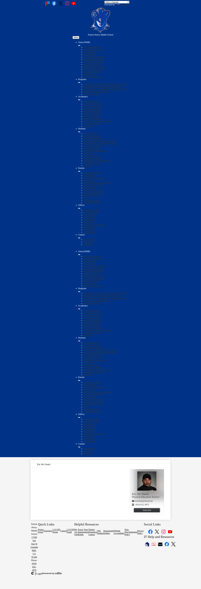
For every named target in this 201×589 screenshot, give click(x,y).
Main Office (89, 222)
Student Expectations (93, 158)
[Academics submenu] (79, 99)
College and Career (92, 106)
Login (36, 573)
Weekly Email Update (93, 77)
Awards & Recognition (94, 50)
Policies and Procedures (94, 69)
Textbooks (88, 126)
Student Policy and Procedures (97, 161)
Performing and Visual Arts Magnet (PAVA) (103, 87)
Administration (90, 232)
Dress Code (89, 153)
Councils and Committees (95, 57)
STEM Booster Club (92, 202)
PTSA (86, 198)
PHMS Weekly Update (94, 190)
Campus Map (89, 54)
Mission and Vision (92, 64)
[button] (79, 254)
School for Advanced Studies (96, 91)
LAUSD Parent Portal (93, 185)
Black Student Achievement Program (100, 143)
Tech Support (89, 230)
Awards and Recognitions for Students (100, 141)
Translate (125, 4)
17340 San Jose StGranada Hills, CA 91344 (34, 547)
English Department (92, 111)
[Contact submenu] (79, 237)
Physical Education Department (97, 121)
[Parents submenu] (79, 171)
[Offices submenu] (79, 208)
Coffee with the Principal (94, 178)
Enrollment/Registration (94, 59)
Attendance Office (91, 210)
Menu (76, 37)
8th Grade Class (90, 133)
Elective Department (92, 109)
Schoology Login (91, 156)
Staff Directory (90, 239)
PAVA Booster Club (92, 195)
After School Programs (93, 138)
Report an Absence (92, 200)
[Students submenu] (79, 131)
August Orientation (92, 47)
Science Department (92, 124)
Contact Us (88, 242)
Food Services (90, 215)
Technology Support (92, 163)
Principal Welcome (92, 72)
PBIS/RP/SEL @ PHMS (94, 67)
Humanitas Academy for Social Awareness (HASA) (106, 84)
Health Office (89, 217)
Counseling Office (91, 212)
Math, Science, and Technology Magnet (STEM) (105, 89)
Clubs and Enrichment (93, 146)
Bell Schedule (90, 52)
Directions (88, 244)
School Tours (89, 74)
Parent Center (89, 188)
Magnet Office (90, 220)
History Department (92, 114)
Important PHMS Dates (94, 62)
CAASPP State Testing (94, 104)
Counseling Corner (92, 148)
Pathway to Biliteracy (93, 119)
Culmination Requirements (95, 151)
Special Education (91, 94)
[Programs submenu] (79, 82)
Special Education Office (94, 225)
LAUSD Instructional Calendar (97, 183)
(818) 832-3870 (34, 566)
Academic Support (92, 101)
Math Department (91, 116)
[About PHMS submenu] (79, 45)
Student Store (89, 227)
